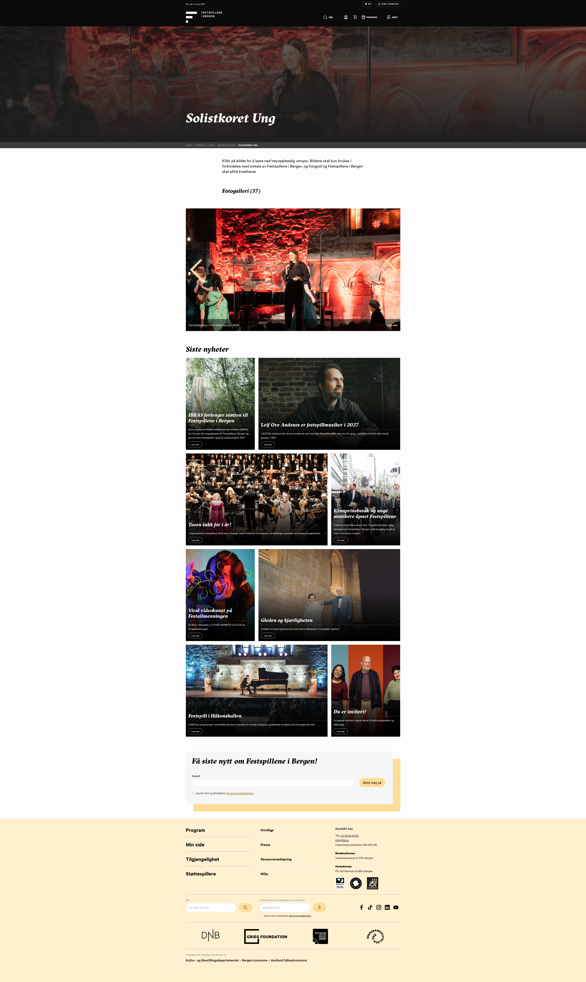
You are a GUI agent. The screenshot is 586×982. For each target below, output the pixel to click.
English (252, 472)
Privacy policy (255, 496)
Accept (280, 503)
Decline (305, 503)
